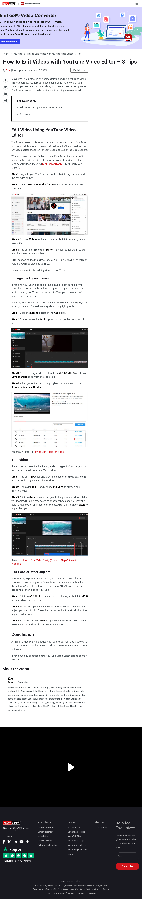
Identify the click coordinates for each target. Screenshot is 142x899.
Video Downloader (46, 827)
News (70, 854)
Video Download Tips (77, 845)
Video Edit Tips (74, 836)
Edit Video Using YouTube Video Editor (41, 107)
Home (6, 53)
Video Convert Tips (76, 841)
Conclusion (26, 114)
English (76, 70)
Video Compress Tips (77, 849)
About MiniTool (101, 827)
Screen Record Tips (76, 832)
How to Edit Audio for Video (48, 451)
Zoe (8, 70)
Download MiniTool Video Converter (71, 28)
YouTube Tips (74, 827)
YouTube (18, 53)
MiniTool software (52, 163)
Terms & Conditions (74, 881)
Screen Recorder (45, 832)
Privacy (62, 881)
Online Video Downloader (49, 845)
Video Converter (45, 841)
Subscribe (127, 866)
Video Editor (43, 836)
